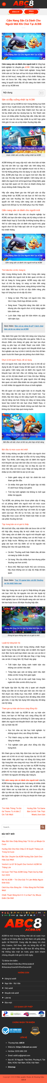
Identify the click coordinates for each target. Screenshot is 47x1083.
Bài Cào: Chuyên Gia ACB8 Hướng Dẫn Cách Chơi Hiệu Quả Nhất (22, 858)
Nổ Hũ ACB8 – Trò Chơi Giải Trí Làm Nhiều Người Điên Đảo (22, 881)
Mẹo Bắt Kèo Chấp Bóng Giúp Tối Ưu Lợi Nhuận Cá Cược (23, 843)
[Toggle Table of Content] (40, 93)
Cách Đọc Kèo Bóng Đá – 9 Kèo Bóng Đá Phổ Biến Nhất (23, 889)
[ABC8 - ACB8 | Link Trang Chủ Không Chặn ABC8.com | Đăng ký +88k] (23, 4)
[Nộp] (42, 827)
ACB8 (4, 936)
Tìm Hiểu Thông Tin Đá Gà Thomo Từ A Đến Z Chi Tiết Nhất (11, 811)
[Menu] (4, 4)
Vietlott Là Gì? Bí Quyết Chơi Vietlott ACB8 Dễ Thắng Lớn (22, 866)
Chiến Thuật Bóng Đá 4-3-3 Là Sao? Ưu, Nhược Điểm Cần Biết (21, 896)
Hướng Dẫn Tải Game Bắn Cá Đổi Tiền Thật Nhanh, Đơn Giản (36, 811)
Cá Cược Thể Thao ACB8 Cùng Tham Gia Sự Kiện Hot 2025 (22, 873)
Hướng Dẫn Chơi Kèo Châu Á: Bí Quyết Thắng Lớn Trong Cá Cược (22, 850)
